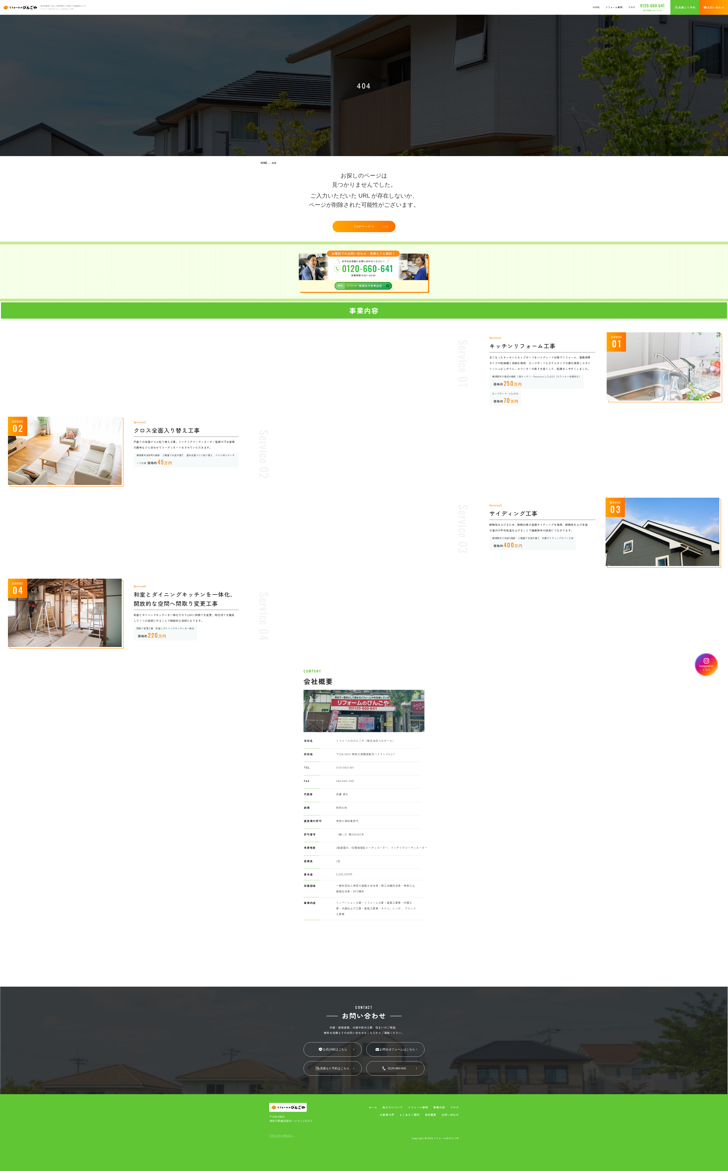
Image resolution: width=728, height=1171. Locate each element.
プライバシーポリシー (281, 1135)
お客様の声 (387, 1115)
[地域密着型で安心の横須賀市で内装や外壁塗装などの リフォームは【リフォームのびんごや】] (20, 7)
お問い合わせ (450, 1115)
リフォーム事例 (614, 7)
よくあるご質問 (409, 1115)
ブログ (631, 7)
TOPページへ (364, 226)
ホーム (373, 1107)
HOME (596, 7)
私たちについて (393, 1107)
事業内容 (439, 1107)
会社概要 (430, 1115)
